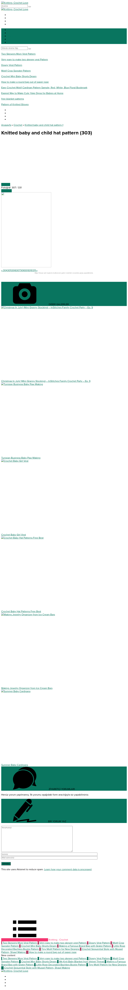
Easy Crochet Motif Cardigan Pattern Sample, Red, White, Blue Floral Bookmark (44, 87)
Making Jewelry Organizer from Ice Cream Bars (26, 688)
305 (9, 270)
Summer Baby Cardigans (14, 765)
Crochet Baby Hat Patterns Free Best (21, 611)
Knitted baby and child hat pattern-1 (44, 125)
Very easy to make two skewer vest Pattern (24, 59)
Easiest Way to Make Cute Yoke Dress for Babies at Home (32, 93)
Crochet (18, 125)
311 (34, 270)
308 (22, 270)
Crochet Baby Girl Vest (13, 534)
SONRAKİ (6, 190)
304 (5, 270)
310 (31, 270)
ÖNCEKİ (5, 184)
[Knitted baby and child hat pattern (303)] (26, 266)
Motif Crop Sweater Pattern (16, 70)
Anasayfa (6, 125)
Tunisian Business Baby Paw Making (20, 457)
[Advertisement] (64, 161)
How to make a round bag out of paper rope (25, 82)
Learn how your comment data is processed (67, 869)
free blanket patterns (12, 98)
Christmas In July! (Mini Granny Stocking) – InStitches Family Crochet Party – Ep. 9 (45, 381)
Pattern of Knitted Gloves (15, 104)
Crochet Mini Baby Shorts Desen (19, 76)
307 (18, 270)
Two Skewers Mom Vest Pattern (18, 54)
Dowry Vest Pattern (11, 65)
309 (27, 270)
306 (14, 270)
